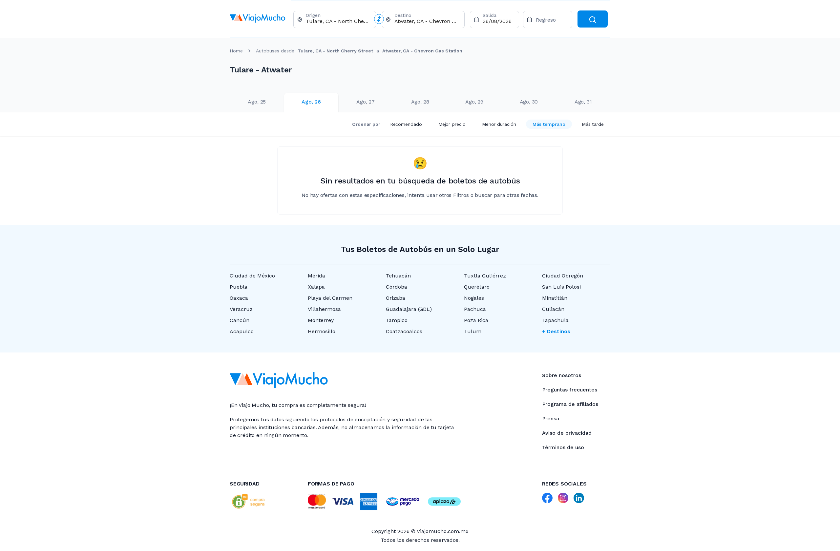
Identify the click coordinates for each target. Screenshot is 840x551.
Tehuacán (398, 276)
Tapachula (555, 320)
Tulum (472, 331)
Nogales (474, 298)
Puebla (238, 287)
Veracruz (241, 309)
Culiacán (553, 309)
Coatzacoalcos (404, 331)
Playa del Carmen (330, 298)
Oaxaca (239, 298)
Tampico (397, 320)
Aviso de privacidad (567, 433)
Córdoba (396, 287)
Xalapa (316, 287)
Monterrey (321, 320)
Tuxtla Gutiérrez (485, 276)
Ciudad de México (252, 276)
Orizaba (395, 298)
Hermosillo (321, 331)
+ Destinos (556, 331)
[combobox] (338, 21)
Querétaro (477, 287)
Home (236, 50)
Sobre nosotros (561, 375)
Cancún (239, 320)
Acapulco (242, 331)
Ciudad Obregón (562, 276)
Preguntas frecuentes (569, 390)
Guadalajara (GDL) (409, 309)
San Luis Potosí (561, 287)
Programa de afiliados (570, 404)
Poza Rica (476, 320)
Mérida (316, 276)
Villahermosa (324, 309)
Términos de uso (563, 447)
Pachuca (475, 309)
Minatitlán (554, 298)
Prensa (550, 418)
